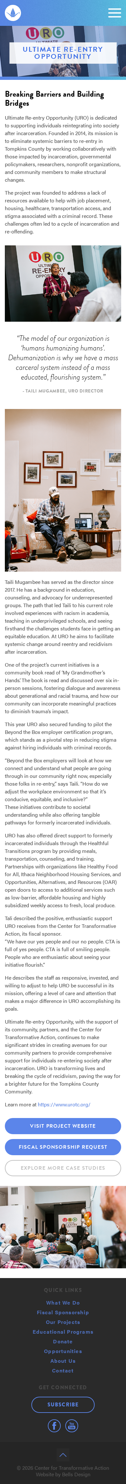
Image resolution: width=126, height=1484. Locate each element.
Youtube (71, 1425)
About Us (63, 1360)
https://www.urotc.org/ (64, 1104)
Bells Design (76, 1474)
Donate (63, 1341)
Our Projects (63, 1322)
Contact (63, 1370)
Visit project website (63, 1126)
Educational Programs (63, 1331)
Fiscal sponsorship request (63, 1147)
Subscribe (63, 1404)
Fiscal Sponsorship (63, 1312)
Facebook (54, 1425)
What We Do (63, 1302)
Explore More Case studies (63, 1168)
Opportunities (63, 1351)
